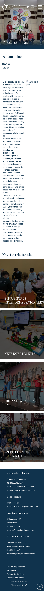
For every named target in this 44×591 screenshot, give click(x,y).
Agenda (5, 67)
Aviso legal (11, 570)
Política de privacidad (16, 567)
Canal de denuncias (15, 578)
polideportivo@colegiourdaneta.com (22, 506)
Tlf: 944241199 (13, 526)
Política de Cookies (15, 574)
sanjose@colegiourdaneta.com (20, 530)
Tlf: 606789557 (13, 550)
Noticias (6, 63)
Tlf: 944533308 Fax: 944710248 (20, 487)
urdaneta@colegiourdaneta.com (21, 490)
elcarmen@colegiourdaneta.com (21, 554)
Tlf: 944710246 (13, 503)
